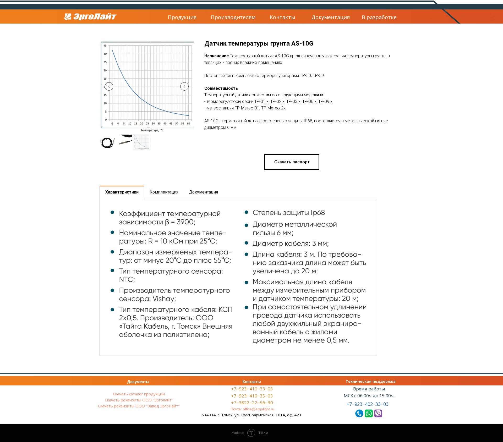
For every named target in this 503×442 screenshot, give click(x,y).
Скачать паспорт (292, 162)
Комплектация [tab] (164, 192)
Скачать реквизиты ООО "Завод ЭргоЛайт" (139, 405)
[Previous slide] (109, 86)
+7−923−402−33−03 (368, 404)
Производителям (233, 17)
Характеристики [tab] (122, 192)
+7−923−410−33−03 (252, 389)
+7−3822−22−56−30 (252, 403)
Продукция (182, 17)
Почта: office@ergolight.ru (252, 409)
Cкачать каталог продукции (139, 393)
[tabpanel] (238, 277)
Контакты (282, 17)
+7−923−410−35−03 (252, 396)
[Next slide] (184, 86)
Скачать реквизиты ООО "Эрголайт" (139, 399)
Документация (330, 17)
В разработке (379, 17)
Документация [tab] (203, 192)
